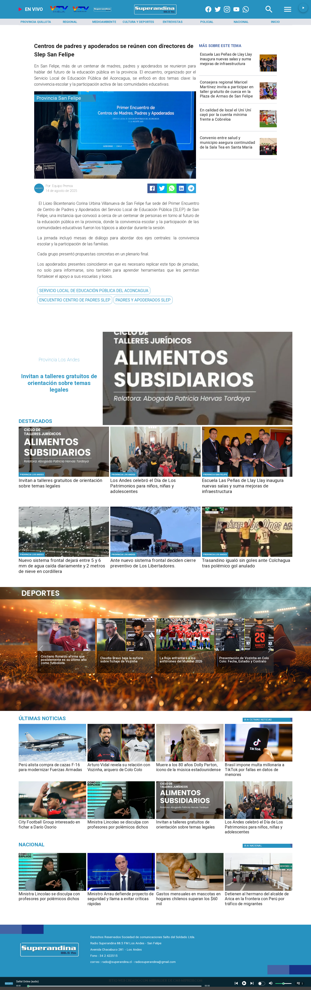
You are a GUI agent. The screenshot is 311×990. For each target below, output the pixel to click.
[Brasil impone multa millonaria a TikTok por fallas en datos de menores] (258, 761)
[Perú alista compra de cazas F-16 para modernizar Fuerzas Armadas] (52, 761)
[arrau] (121, 890)
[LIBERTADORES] (155, 556)
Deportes (51, 622)
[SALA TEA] (268, 154)
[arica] (258, 890)
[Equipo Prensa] (39, 192)
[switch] (261, 983)
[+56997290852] (246, 14)
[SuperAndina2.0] (155, 14)
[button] (93, 291)
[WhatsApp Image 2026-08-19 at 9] (268, 99)
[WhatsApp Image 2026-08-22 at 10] (268, 71)
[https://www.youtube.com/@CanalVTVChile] (236, 14)
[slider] (28, 986)
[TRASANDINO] (247, 556)
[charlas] (64, 476)
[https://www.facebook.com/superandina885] (208, 14)
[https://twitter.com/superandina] (218, 14)
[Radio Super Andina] (269, 14)
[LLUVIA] (64, 556)
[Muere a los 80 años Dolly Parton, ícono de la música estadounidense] (190, 761)
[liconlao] (121, 818)
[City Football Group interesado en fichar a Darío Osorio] (52, 818)
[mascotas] (190, 890)
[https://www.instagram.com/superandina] (227, 14)
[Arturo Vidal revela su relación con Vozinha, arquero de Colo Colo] (121, 761)
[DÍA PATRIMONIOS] (155, 476)
